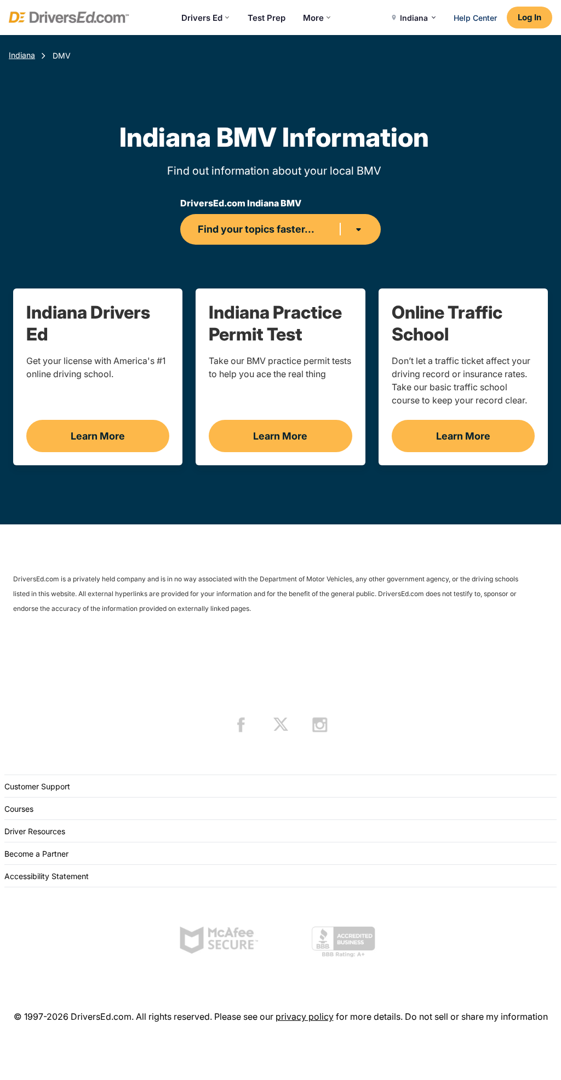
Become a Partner (36, 853)
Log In (529, 17)
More (313, 18)
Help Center (475, 17)
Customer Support (37, 786)
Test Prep (266, 18)
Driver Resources (34, 831)
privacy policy (305, 1016)
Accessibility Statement (46, 876)
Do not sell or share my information (476, 1016)
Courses (18, 808)
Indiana (22, 55)
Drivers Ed (201, 18)
